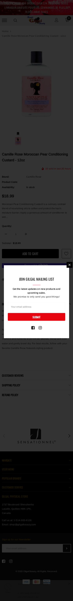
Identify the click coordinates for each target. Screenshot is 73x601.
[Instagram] (40, 328)
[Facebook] (33, 328)
